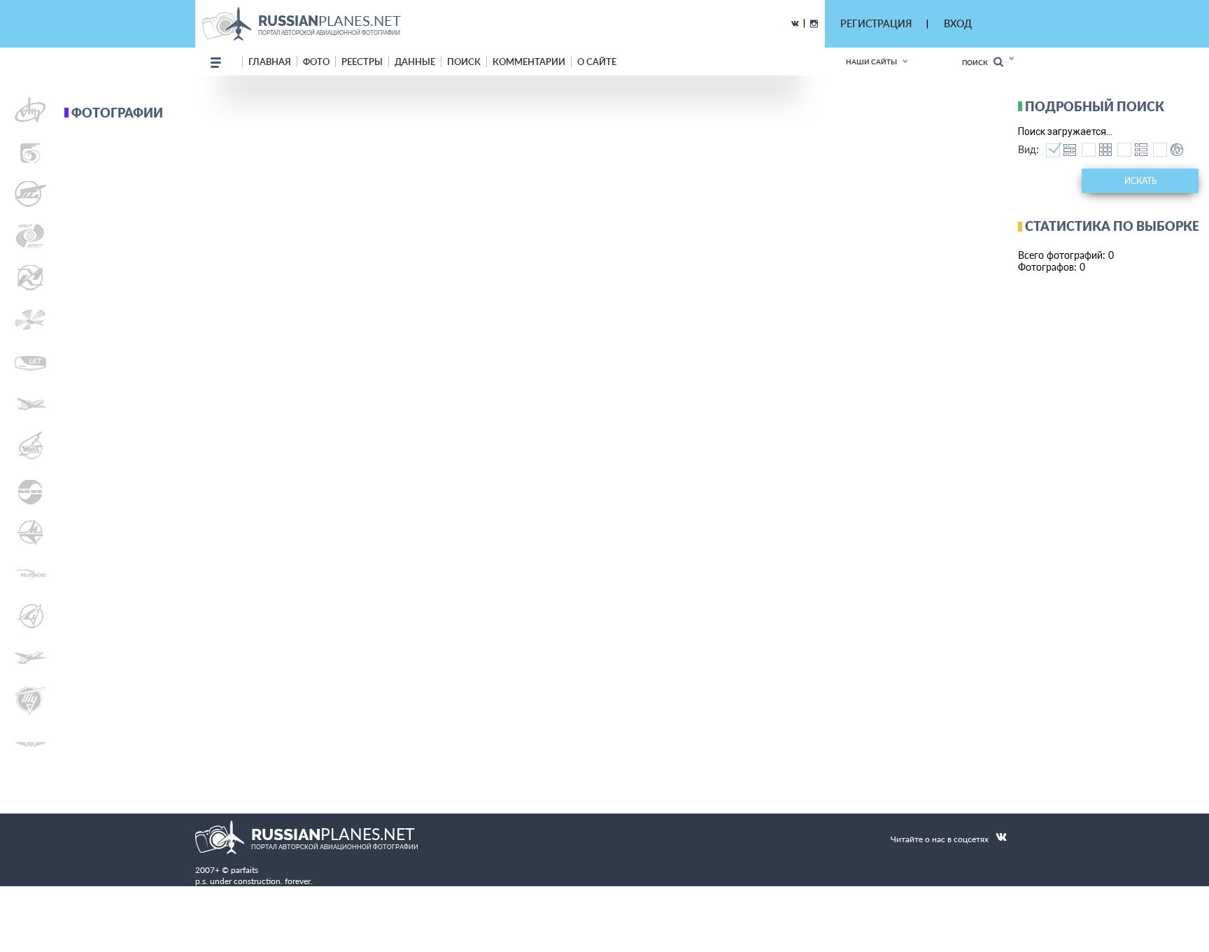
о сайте (596, 61)
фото (316, 61)
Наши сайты (871, 61)
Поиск (978, 62)
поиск (464, 61)
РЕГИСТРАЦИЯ (876, 23)
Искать (1140, 181)
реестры (362, 61)
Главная (269, 61)
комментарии (529, 61)
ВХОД (958, 23)
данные (415, 61)
